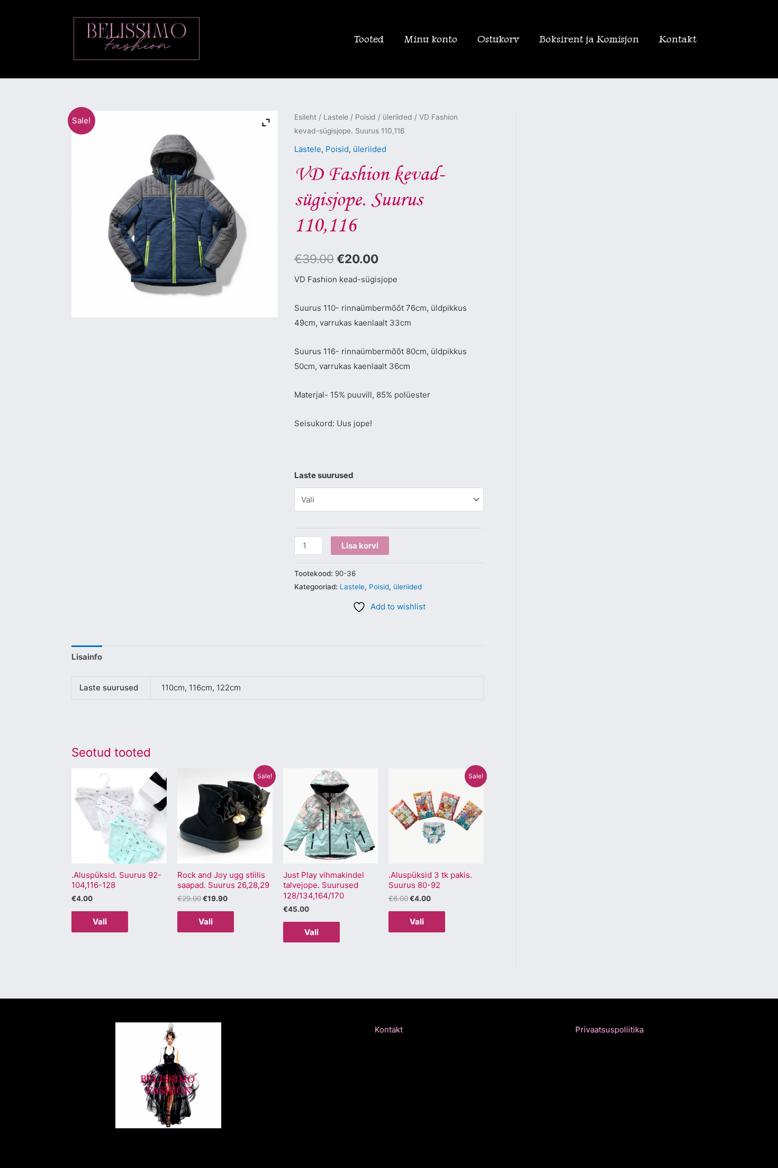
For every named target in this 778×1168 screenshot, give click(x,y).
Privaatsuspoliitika (609, 1030)
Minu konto (430, 39)
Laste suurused (324, 475)
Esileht (305, 117)
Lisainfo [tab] (86, 657)
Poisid (365, 117)
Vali (100, 922)
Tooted (369, 39)
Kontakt (677, 39)
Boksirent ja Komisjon (589, 39)
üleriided (397, 117)
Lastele (335, 117)
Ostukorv (498, 39)
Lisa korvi (359, 546)
